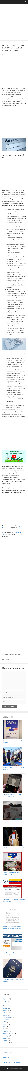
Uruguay (5, 1040)
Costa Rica (6, 1008)
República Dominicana (9, 1033)
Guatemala (6, 1019)
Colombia (5, 1006)
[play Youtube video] (14, 456)
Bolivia (5, 1001)
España (5, 1015)
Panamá (5, 1026)
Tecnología (6, 1035)
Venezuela (5, 1042)
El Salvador (6, 1012)
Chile (4, 1003)
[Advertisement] (14, 21)
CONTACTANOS (7, 1052)
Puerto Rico (6, 1031)
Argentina (5, 999)
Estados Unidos (7, 1017)
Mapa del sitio (7, 1057)
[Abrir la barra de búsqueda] (26, 2)
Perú (4, 1029)
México (5, 1022)
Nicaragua (5, 1024)
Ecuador (6, 659)
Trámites (5, 1038)
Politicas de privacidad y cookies (11, 1062)
